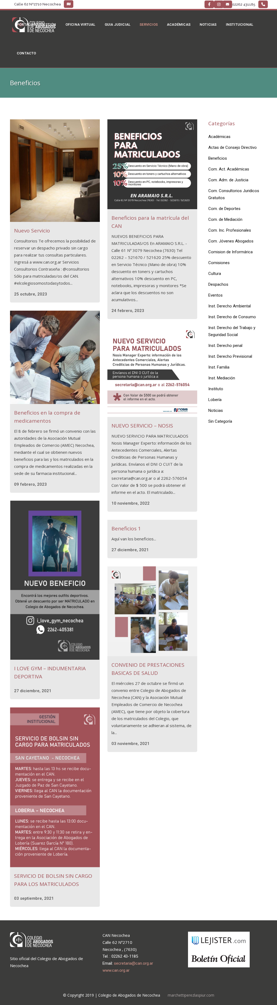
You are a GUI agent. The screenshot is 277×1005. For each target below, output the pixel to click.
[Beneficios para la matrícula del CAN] (152, 164)
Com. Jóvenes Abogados (230, 241)
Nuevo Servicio (32, 230)
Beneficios (217, 158)
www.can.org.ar (116, 970)
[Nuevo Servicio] (55, 170)
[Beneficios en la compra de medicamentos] (55, 357)
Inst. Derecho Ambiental (229, 306)
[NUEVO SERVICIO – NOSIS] (152, 372)
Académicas (219, 136)
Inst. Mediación (221, 378)
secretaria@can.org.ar (133, 963)
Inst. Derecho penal (225, 345)
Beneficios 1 (126, 528)
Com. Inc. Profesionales (229, 230)
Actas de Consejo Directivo (232, 147)
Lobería (215, 399)
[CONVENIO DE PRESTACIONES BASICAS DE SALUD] (152, 611)
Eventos (215, 295)
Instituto (215, 388)
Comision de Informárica (230, 251)
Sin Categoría (220, 421)
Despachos (218, 284)
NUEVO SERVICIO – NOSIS (142, 425)
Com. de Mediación (225, 219)
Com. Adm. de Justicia (228, 180)
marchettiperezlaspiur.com (191, 995)
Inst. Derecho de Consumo (232, 316)
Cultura (214, 273)
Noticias (215, 410)
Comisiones (219, 262)
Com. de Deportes (224, 208)
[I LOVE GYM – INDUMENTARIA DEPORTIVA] (55, 580)
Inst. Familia (218, 367)
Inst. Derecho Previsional (230, 356)
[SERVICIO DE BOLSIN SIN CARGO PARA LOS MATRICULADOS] (55, 787)
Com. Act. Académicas (228, 169)
